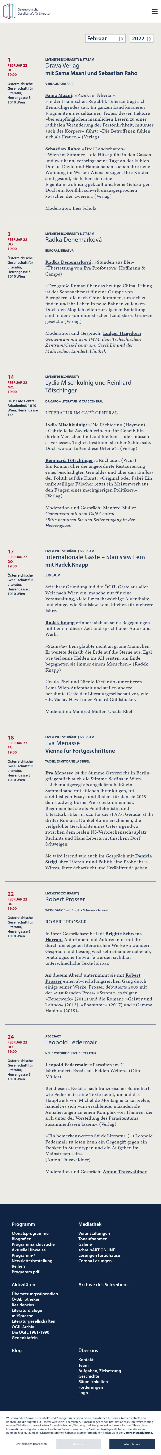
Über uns (88, 1350)
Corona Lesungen (95, 1260)
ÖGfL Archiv (23, 1326)
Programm (23, 1224)
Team (83, 1365)
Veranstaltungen (94, 1233)
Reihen (18, 1266)
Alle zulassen (132, 1444)
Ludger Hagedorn (122, 333)
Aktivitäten (23, 1284)
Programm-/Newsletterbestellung (32, 1257)
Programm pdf (25, 1271)
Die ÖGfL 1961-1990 (30, 1332)
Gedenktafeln (25, 1337)
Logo (83, 1392)
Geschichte (88, 1376)
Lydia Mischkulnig (65, 424)
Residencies (23, 1304)
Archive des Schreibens (103, 1284)
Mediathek (89, 1224)
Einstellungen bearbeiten (31, 1444)
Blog (17, 1350)
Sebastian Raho (62, 148)
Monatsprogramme (30, 1233)
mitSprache (22, 1315)
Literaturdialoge (27, 1310)
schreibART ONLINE (96, 1249)
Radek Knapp (60, 622)
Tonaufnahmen (93, 1238)
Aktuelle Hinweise (29, 1249)
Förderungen (90, 1387)
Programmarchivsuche (33, 1244)
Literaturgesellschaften (33, 1321)
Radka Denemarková (68, 262)
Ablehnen (78, 1444)
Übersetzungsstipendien (35, 1293)
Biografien (21, 1238)
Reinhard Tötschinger (69, 460)
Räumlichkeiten (93, 1381)
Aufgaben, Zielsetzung (99, 1370)
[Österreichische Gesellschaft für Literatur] (27, 11)
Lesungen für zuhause (99, 1255)
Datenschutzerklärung (137, 1433)
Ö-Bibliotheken (26, 1299)
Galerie (85, 1244)
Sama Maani (58, 95)
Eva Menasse (59, 772)
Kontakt (85, 1359)
